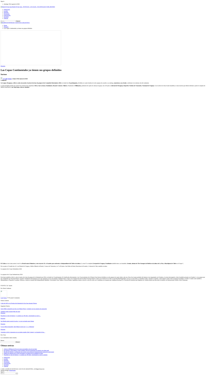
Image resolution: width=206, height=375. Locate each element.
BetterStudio (12, 370)
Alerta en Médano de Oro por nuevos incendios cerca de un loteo (20, 349)
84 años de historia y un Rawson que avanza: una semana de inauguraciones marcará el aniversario (29, 352)
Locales (6, 11)
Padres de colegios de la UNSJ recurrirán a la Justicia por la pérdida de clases (23, 353)
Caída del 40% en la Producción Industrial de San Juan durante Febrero (19, 303)
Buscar (2, 340)
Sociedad (6, 17)
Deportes (6, 12)
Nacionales (6, 14)
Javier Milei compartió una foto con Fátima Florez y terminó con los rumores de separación (24, 309)
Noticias (6, 18)
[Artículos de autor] (4, 296)
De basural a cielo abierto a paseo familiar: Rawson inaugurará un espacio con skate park (26, 350)
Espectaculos (7, 15)
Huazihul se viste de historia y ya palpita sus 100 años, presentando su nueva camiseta (25, 354)
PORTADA (7, 9)
